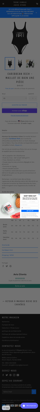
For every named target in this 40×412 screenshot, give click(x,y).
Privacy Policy (36, 216)
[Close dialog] (39, 194)
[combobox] (22, 208)
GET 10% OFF (30, 210)
